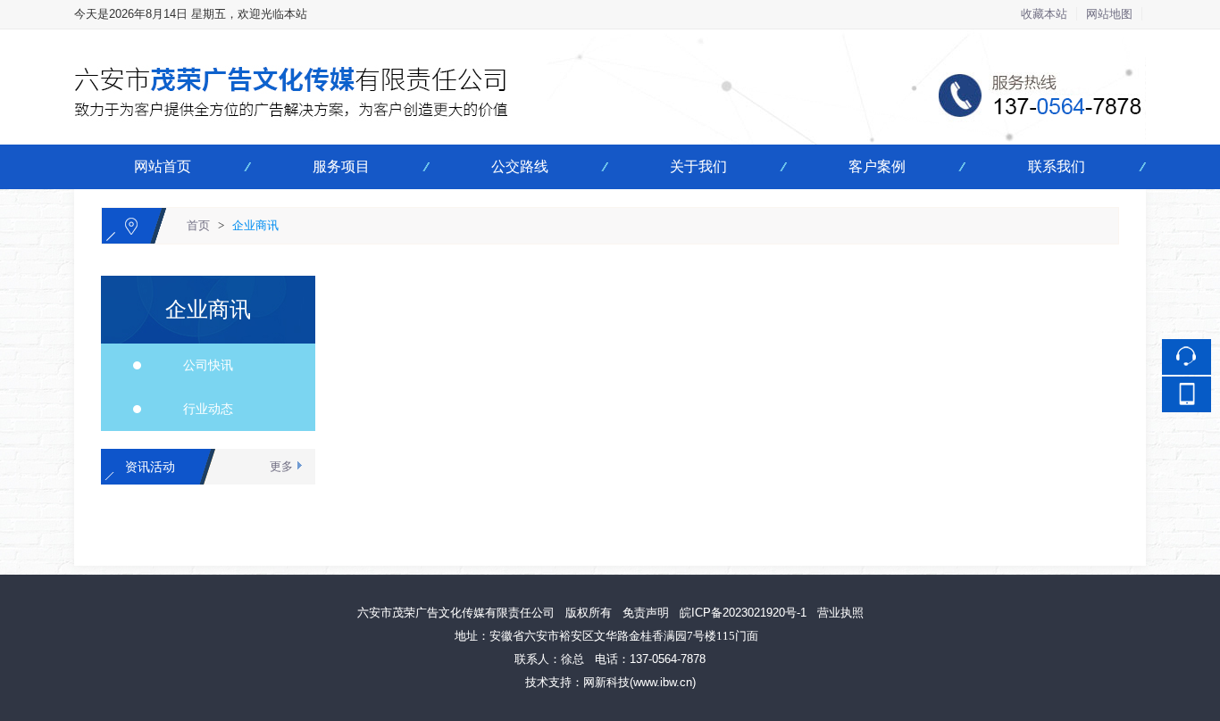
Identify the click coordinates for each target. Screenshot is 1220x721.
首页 (198, 225)
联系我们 (1056, 166)
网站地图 (1109, 14)
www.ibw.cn (662, 682)
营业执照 (840, 612)
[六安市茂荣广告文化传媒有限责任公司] (609, 39)
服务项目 (341, 166)
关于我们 (698, 166)
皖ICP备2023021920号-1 (743, 612)
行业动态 (201, 409)
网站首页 (162, 166)
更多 (281, 466)
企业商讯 (255, 225)
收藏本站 (1044, 14)
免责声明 (646, 612)
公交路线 (519, 166)
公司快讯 (201, 365)
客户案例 (877, 166)
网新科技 (606, 682)
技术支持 (548, 682)
